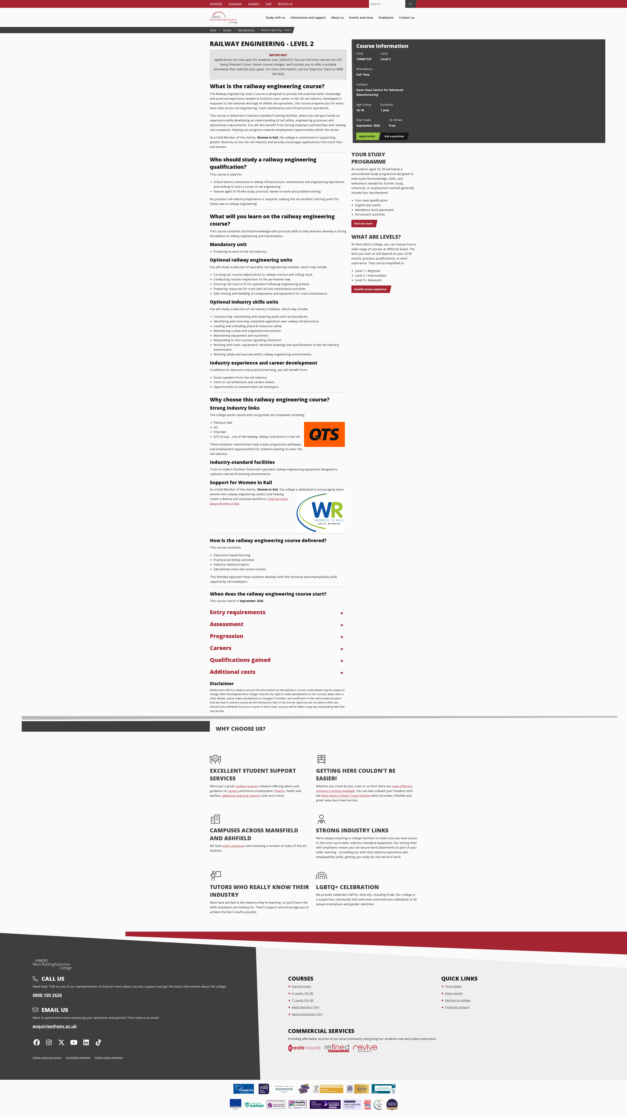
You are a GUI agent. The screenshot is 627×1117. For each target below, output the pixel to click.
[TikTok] (99, 1042)
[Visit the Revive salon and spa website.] (367, 1050)
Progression (226, 636)
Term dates (453, 986)
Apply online (367, 136)
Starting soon (301, 986)
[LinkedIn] (86, 1042)
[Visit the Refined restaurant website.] (339, 1050)
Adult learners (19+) (305, 1007)
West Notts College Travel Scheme (346, 796)
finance (279, 791)
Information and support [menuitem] (308, 17)
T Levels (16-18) (302, 1000)
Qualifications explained (370, 289)
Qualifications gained (240, 660)
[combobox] (387, 4)
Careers (220, 648)
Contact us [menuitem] (407, 17)
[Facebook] (37, 1042)
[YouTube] (74, 1042)
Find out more (363, 223)
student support (247, 786)
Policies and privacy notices (47, 1057)
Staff (268, 4)
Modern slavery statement (109, 1057)
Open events (454, 993)
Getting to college (457, 1000)
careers (233, 791)
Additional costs (232, 671)
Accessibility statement (78, 1057)
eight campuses (233, 846)
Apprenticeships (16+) (307, 1014)
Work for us (285, 4)
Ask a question (394, 136)
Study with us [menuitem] (275, 17)
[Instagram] (49, 1042)
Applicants (235, 4)
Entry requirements (237, 612)
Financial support (457, 1007)
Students (253, 4)
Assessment (226, 624)
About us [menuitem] (337, 17)
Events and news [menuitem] (361, 17)
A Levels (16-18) (302, 993)
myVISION (216, 4)
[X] (61, 1042)
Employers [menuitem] (386, 17)
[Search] (410, 4)
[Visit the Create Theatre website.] (306, 1050)
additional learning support (241, 796)
